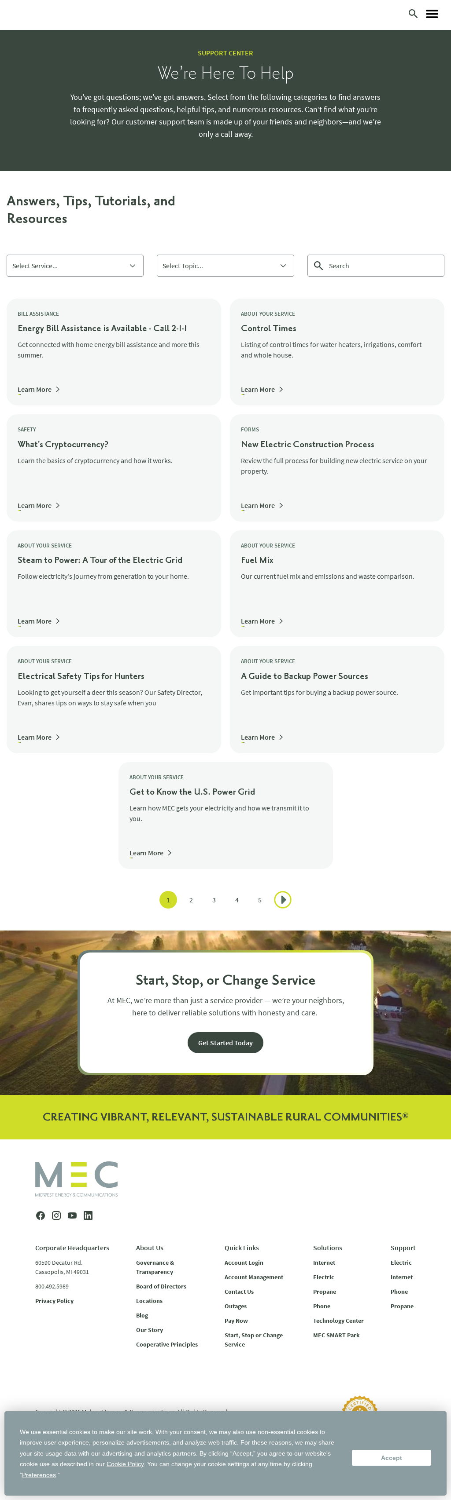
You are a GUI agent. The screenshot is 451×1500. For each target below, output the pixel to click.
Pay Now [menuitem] (236, 1321)
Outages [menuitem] (236, 1306)
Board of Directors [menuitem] (161, 1286)
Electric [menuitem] (323, 1277)
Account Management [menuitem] (254, 1277)
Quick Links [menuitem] (242, 1247)
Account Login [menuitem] (244, 1262)
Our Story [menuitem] (149, 1330)
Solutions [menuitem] (327, 1247)
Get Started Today (225, 1042)
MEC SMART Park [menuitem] (336, 1335)
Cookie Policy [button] (125, 1463)
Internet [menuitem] (324, 1262)
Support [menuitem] (403, 1247)
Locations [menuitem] (149, 1301)
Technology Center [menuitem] (338, 1321)
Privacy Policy (54, 1301)
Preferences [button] (39, 1474)
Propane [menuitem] (324, 1292)
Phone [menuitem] (321, 1306)
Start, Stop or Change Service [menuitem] (254, 1339)
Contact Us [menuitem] (239, 1292)
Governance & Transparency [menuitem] (155, 1267)
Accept (391, 1457)
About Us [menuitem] (149, 1247)
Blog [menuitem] (142, 1315)
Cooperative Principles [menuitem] (167, 1344)
